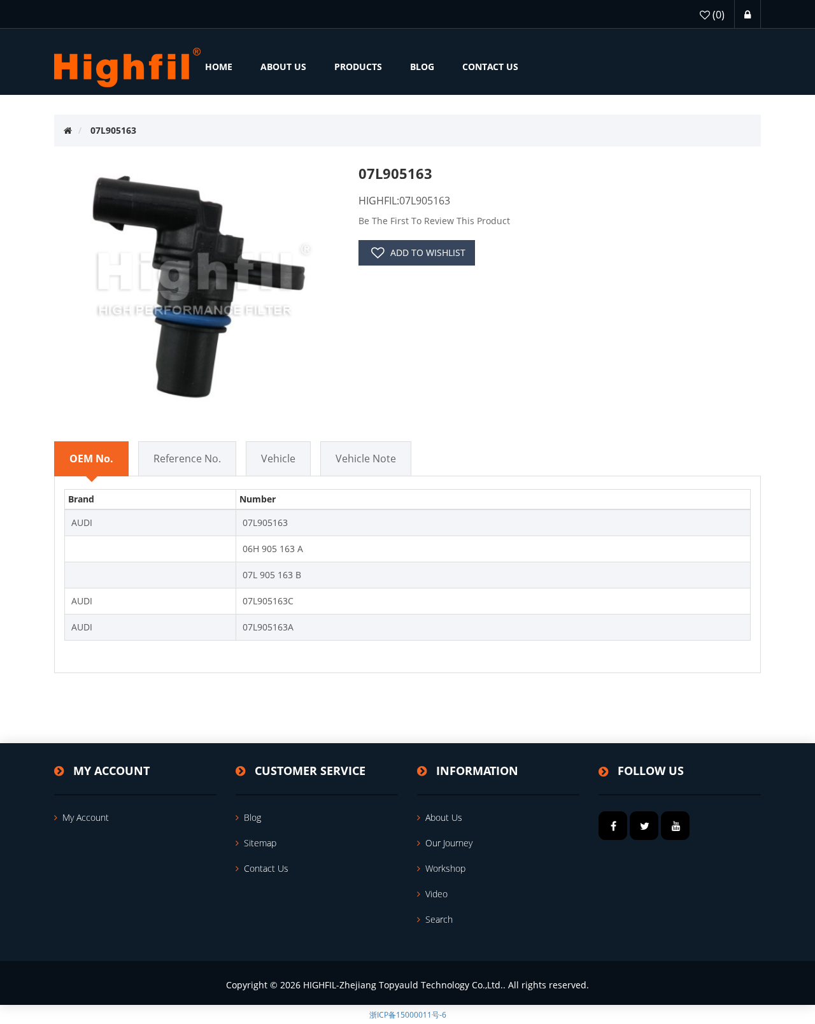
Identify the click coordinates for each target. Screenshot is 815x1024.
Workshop (445, 868)
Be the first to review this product (434, 221)
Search (439, 919)
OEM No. (91, 459)
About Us (443, 817)
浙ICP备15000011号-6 (407, 1014)
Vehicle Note (366, 459)
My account (85, 817)
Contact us (266, 868)
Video (436, 894)
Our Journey (448, 843)
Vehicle (278, 459)
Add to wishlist (427, 252)
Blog (252, 817)
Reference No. (187, 459)
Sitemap (260, 843)
